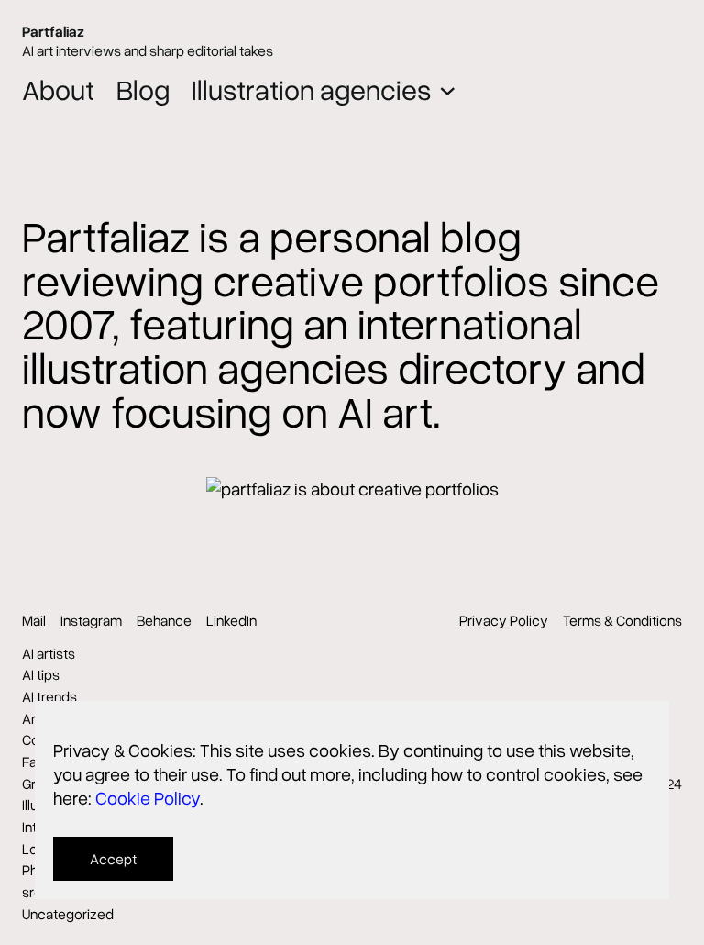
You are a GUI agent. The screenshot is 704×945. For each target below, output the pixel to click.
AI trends (49, 696)
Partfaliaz (53, 31)
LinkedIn (231, 620)
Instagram (91, 620)
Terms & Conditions (622, 620)
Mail (34, 620)
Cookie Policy (147, 797)
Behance (164, 620)
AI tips (41, 674)
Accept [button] (113, 859)
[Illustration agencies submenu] (447, 89)
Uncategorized (68, 914)
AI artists (48, 653)
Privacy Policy (503, 620)
